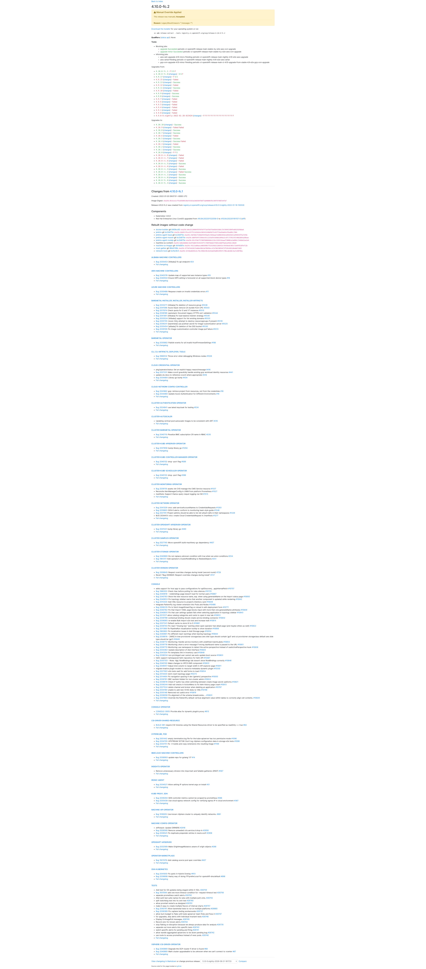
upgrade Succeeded (168, 49)
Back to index (157, 1)
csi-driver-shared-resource (165, 720)
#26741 (196, 930)
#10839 (210, 602)
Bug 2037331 (161, 372)
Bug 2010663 (161, 510)
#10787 (219, 687)
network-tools (162, 251)
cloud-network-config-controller (169, 387)
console (155, 584)
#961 (219, 814)
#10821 (235, 682)
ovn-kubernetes (159, 869)
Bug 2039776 (161, 644)
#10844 (215, 634)
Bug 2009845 (161, 572)
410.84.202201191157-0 (231, 219)
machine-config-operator (164, 823)
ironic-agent (157, 780)
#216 (216, 421)
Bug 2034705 (161, 741)
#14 (193, 757)
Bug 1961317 (161, 559)
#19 (209, 275)
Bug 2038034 (161, 655)
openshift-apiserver (161, 842)
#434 (185, 377)
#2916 (182, 828)
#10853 (217, 615)
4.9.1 (158, 110)
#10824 (207, 679)
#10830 (215, 676)
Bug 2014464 (161, 676)
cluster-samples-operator (165, 538)
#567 (221, 771)
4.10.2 (159, 147)
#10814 (213, 620)
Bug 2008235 (161, 607)
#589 (183, 461)
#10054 (208, 631)
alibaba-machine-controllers (166, 257)
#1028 (209, 356)
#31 (208, 784)
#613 (207, 711)
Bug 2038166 (161, 313)
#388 (220, 798)
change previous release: (190, 961)
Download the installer (160, 29)
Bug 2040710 (161, 434)
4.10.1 (159, 150)
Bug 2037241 (161, 623)
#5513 (215, 329)
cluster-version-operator (164, 568)
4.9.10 (159, 91)
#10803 (220, 655)
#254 (230, 556)
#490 (184, 529)
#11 (207, 291)
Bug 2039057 (161, 666)
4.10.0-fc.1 (162, 71)
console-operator (160, 707)
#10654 (202, 671)
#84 (245, 725)
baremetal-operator (161, 338)
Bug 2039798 (161, 618)
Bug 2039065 (161, 620)
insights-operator (160, 766)
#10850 (247, 596)
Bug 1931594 (161, 892)
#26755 (209, 898)
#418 (205, 375)
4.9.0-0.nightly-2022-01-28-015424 (174, 116)
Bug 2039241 (161, 324)
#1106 (216, 744)
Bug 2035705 (161, 321)
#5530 (205, 326)
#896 (223, 876)
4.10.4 (159, 141)
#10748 (204, 690)
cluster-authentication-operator (168, 403)
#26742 (211, 932)
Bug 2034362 (161, 650)
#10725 (208, 591)
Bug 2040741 (161, 908)
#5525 (225, 324)
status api (165, 37)
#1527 (214, 491)
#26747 (218, 914)
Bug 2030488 (161, 291)
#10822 (253, 626)
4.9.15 (159, 80)
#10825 (203, 650)
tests (154, 885)
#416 (208, 369)
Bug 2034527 (161, 784)
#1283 (218, 507)
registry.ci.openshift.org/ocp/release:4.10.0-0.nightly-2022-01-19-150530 (213, 205)
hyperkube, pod (159, 734)
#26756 (220, 892)
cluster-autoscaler (161, 416)
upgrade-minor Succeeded (171, 52)
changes (172, 74)
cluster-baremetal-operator (166, 430)
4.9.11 (159, 88)
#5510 (201, 310)
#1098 (237, 741)
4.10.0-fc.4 (162, 180)
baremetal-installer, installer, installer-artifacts (177, 300)
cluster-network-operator (165, 503)
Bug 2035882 (161, 342)
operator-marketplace (163, 856)
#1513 (205, 494)
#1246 (216, 510)
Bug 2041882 (161, 391)
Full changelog (162, 264)
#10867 (213, 594)
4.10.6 (159, 136)
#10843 (240, 612)
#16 (217, 394)
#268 (214, 846)
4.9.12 (159, 85)
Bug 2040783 (161, 596)
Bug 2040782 (161, 610)
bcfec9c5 (175, 251)
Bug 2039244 (161, 684)
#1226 (232, 513)
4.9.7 (158, 99)
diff (243, 219)
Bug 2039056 (161, 695)
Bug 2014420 (161, 674)
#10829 (256, 698)
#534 (196, 407)
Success (176, 82)
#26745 (186, 919)
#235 (208, 434)
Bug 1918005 (161, 814)
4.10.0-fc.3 (162, 183)
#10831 (209, 695)
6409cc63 (176, 229)
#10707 (231, 588)
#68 (206, 949)
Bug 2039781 (161, 679)
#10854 (226, 642)
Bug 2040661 (161, 634)
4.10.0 (159, 152)
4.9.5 (158, 105)
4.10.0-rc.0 (162, 177)
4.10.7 (159, 133)
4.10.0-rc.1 (162, 175)
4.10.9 (159, 127)
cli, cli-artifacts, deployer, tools (168, 352)
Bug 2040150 (161, 663)
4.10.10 (160, 125)
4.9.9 (158, 93)
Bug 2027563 (161, 671)
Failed (175, 79)
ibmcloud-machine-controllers (167, 753)
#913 (193, 874)
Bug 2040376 (161, 275)
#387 (236, 800)
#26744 (184, 922)
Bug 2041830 (161, 874)
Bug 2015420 (161, 602)
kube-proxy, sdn (159, 793)
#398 (183, 475)
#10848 (201, 652)
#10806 (216, 628)
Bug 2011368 (161, 628)
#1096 (234, 738)
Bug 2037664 (161, 698)
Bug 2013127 (161, 615)
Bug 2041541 (161, 529)
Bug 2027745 (161, 542)
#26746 (205, 916)
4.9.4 (158, 107)
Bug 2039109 (161, 329)
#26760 (190, 900)
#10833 (206, 663)
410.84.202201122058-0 (208, 219)
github (179, 966)
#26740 (205, 935)
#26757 (207, 906)
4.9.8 (158, 96)
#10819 (193, 692)
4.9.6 (158, 102)
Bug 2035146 (161, 692)
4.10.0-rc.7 (162, 158)
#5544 (215, 313)
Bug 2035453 (161, 262)
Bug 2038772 (161, 642)
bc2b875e (169, 232)
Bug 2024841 (161, 407)
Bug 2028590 (161, 830)
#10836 (255, 647)
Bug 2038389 (161, 911)
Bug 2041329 (161, 507)
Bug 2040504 (161, 278)
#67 (234, 951)
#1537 (213, 489)
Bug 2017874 (161, 310)
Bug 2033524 (161, 318)
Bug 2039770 (161, 647)
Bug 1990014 (161, 356)
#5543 (206, 308)
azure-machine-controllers (165, 287)
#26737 (199, 911)
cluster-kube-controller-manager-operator (174, 457)
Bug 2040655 (161, 612)
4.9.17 (159, 77)
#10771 (226, 607)
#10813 (224, 684)
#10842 (239, 599)
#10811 (218, 666)
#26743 (196, 927)
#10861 (197, 623)
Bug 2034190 (161, 690)
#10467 (207, 658)
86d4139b (174, 248)
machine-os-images (164, 245)
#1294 (184, 448)
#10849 (244, 610)
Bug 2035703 (161, 660)
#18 (228, 278)
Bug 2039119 (161, 489)
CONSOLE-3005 (163, 711)
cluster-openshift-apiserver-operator (170, 525)
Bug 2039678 (161, 682)
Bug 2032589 (161, 846)
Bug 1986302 (161, 591)
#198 (214, 342)
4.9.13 (159, 82)
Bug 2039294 (161, 798)
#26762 (188, 895)
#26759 (203, 890)
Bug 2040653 (161, 599)
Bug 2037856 (161, 448)
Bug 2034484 (161, 377)
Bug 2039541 (161, 833)
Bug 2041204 (161, 652)
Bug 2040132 (161, 461)
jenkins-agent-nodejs (165, 240)
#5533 (207, 318)
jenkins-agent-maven (165, 237)
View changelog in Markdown (163, 961)
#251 (214, 559)
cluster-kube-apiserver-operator (168, 443)
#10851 (241, 644)
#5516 (220, 321)
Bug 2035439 (161, 800)
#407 (212, 542)
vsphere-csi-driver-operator (165, 944)
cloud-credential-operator (165, 365)
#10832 (222, 618)
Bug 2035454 (161, 326)
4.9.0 (158, 113)
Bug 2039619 (161, 636)
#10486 (212, 604)
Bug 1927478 (161, 860)
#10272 (194, 674)
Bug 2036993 (161, 757)
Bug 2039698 (161, 876)
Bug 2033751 (161, 744)
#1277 (215, 515)
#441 (231, 372)
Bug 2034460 (161, 394)
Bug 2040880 (161, 556)
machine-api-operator (162, 810)
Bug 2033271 (161, 305)
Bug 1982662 (161, 631)
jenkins (159, 232)
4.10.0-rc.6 (162, 161)
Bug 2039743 (161, 626)
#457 (204, 860)
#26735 (220, 924)
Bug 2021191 (161, 513)
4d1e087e (180, 245)
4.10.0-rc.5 (162, 164)
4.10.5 (159, 139)
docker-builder (162, 229)
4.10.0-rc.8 (162, 155)
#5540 (207, 316)
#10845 (177, 639)
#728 (218, 572)
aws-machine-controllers (164, 271)
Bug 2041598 (161, 308)
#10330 (217, 668)
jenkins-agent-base (164, 235)
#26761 (189, 903)
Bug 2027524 (161, 687)
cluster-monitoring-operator (166, 484)
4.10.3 (159, 144)
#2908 (209, 833)
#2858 (206, 830)
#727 (212, 575)
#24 (192, 262)
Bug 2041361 (161, 316)
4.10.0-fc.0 (162, 74)
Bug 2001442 (161, 738)
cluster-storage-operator (165, 552)
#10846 (228, 660)
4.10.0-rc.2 (162, 172)
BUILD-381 (160, 725)
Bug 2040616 (161, 594)
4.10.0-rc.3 (162, 169)
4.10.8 (159, 130)
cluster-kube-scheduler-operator (169, 471)
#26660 (214, 908)
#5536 (204, 305)
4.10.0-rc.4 (162, 166)
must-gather (161, 248)
